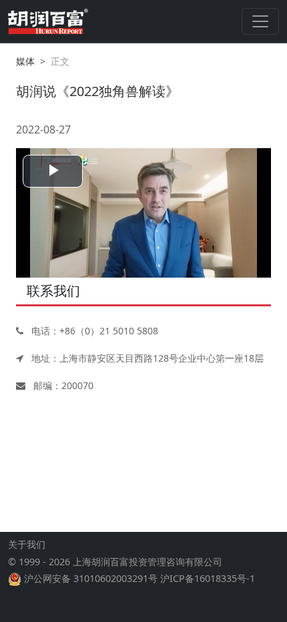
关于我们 (26, 544)
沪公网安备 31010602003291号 (91, 578)
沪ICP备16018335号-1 (207, 578)
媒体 (25, 61)
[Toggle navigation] (260, 21)
